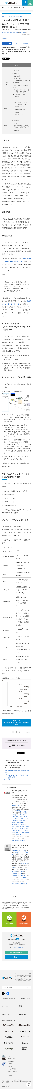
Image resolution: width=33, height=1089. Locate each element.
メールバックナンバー (17, 948)
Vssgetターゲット (20, 109)
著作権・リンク (11, 1058)
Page (6, 108)
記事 (15, 871)
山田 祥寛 (22, 32)
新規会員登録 (17, 952)
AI (8, 7)
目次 (16, 65)
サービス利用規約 (12, 1069)
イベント (5, 1014)
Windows (4, 38)
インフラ (29, 7)
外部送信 (10, 1075)
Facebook (23, 877)
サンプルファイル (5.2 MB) (20, 43)
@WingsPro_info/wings (18, 875)
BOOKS (22, 1014)
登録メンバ (24, 864)
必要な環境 (17, 76)
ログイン (17, 957)
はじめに (16, 71)
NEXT (27, 732)
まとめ (15, 123)
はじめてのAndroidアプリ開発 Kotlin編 (20, 831)
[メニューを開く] (3, 3)
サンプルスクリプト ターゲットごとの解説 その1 (21, 91)
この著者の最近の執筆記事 (19, 841)
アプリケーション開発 (18, 7)
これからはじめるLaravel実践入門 (20, 829)
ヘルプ (9, 1056)
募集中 (15, 867)
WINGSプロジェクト (22, 811)
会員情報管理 (11, 1061)
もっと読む (7, 779)
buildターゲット (19, 112)
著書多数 (18, 834)
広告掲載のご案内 (25, 998)
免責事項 (10, 1064)
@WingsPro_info (17, 873)
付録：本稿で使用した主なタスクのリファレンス (21, 127)
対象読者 (16, 73)
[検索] (3, 7)
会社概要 (10, 1066)
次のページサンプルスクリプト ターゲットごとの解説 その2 (16, 722)
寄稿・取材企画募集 (9, 998)
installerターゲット (20, 115)
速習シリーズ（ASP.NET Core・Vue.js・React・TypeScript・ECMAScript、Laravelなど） (20, 822)
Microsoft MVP (16, 805)
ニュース (5, 1006)
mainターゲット (19, 107)
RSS (22, 871)
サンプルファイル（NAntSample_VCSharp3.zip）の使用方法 (22, 80)
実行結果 (16, 120)
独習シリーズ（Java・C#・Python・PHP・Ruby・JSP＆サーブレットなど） (20, 816)
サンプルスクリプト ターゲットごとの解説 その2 (21, 103)
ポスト (6, 58)
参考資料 (16, 130)
